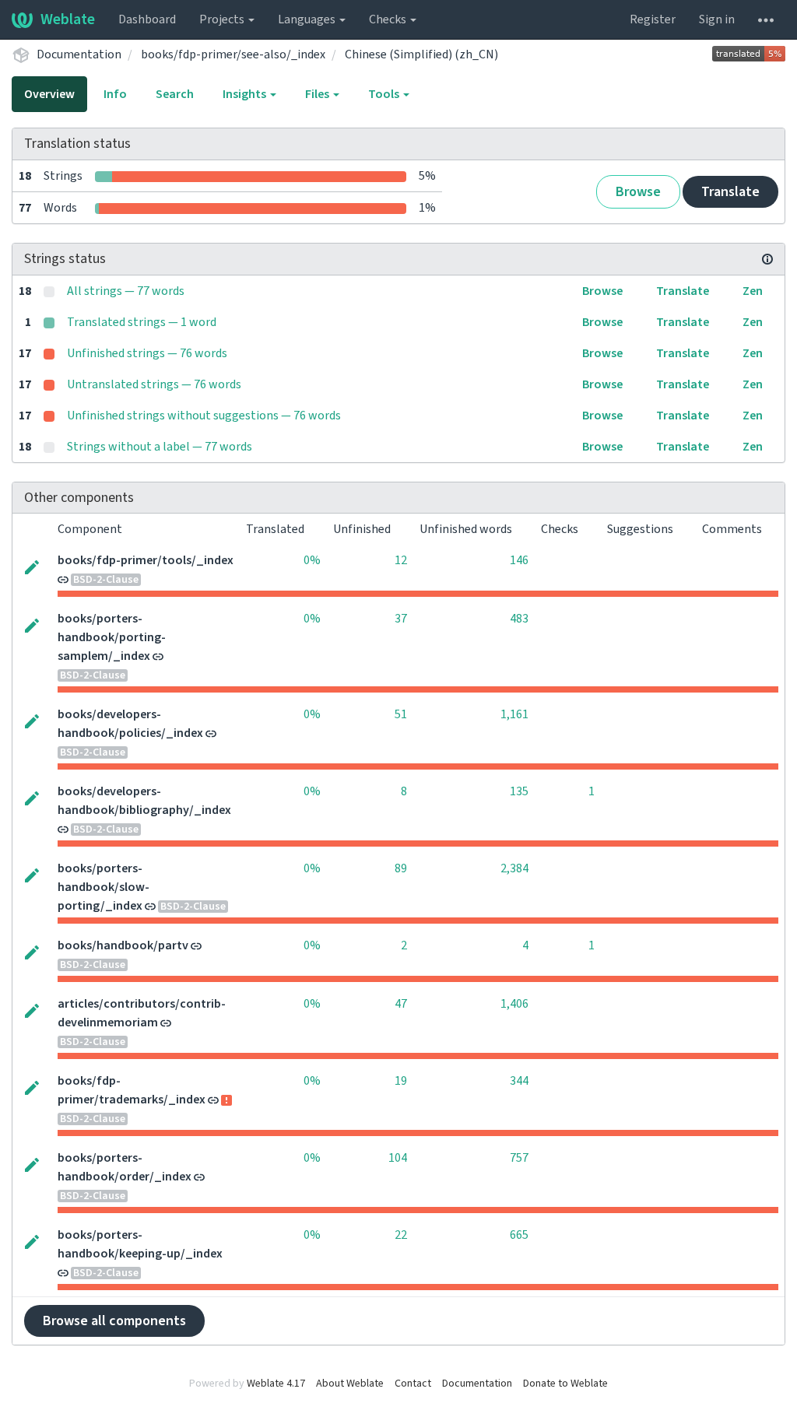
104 (397, 1157)
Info (115, 94)
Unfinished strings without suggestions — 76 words (204, 415)
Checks (389, 19)
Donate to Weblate (565, 1383)
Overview (49, 94)
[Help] (765, 19)
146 (519, 560)
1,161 (514, 714)
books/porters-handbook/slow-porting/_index (103, 887)
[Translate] (31, 565)
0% (312, 560)
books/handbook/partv (123, 945)
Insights (246, 94)
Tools (385, 94)
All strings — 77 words (125, 291)
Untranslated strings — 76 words (154, 384)
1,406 (514, 1003)
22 (401, 1234)
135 (519, 791)
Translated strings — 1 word (141, 322)
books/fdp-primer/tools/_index (145, 560)
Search (175, 94)
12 (401, 560)
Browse (638, 192)
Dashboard (147, 19)
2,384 (514, 868)
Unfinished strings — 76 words (147, 353)
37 (401, 618)
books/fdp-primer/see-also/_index (233, 54)
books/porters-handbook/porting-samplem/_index (112, 637)
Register (653, 19)
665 (519, 1234)
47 (401, 1003)
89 (401, 868)
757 (519, 1157)
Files (318, 94)
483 (519, 618)
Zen (753, 291)
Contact (413, 1383)
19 (401, 1080)
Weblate (67, 19)
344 (519, 1080)
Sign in (717, 19)
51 (401, 714)
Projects (223, 19)
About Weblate (350, 1383)
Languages (308, 19)
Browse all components (114, 1321)
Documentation (79, 54)
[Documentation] (767, 259)
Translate (730, 192)
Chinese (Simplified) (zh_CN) (421, 54)
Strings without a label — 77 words (159, 446)
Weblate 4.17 (276, 1383)
